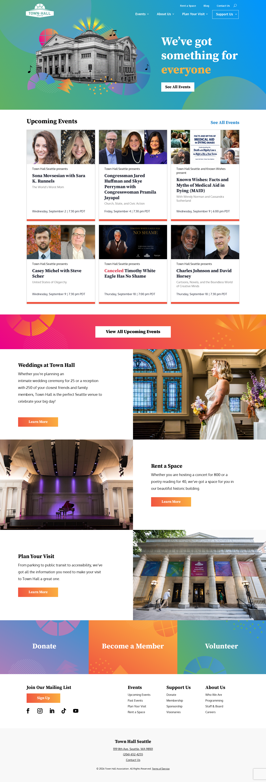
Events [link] (140, 14)
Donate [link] (171, 695)
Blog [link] (206, 6)
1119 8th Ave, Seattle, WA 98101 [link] (133, 749)
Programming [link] (214, 700)
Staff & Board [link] (214, 706)
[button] (28, 711)
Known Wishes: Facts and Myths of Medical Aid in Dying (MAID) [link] (202, 185)
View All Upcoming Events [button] (133, 332)
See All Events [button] (177, 87)
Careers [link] (210, 712)
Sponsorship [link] (174, 706)
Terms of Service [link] (161, 768)
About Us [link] (164, 14)
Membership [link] (174, 700)
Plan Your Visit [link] (137, 706)
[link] (52, 11)
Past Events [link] (135, 700)
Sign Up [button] (43, 698)
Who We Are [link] (213, 695)
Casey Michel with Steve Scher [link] (56, 273)
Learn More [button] (38, 422)
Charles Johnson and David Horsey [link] (204, 273)
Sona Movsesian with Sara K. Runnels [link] (58, 178)
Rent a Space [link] (188, 6)
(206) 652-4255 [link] (133, 754)
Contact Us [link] (223, 6)
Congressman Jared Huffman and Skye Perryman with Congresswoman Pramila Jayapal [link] (130, 187)
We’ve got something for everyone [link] (199, 55)
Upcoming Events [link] (139, 695)
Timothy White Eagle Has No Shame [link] (129, 273)
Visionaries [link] (173, 712)
